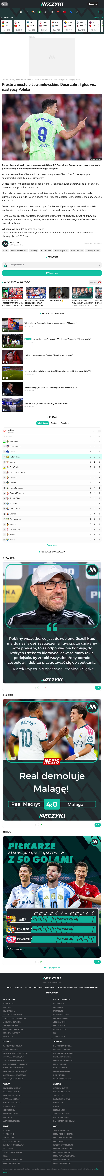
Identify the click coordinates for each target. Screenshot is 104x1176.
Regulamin (38, 987)
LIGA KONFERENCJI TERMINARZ (63, 1053)
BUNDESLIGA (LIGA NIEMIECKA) (13, 1029)
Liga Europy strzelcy (11, 1092)
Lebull (5, 1156)
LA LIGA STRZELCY (9, 1106)
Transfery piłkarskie (61, 1114)
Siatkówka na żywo (60, 1088)
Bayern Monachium (60, 1018)
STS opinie (6, 1130)
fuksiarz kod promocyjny (13, 1152)
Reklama (28, 987)
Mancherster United (61, 1015)
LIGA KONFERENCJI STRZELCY (13, 1095)
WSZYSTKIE (98, 18)
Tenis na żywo (58, 1095)
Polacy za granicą (61, 250)
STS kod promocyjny (61, 1130)
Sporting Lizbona (93, 250)
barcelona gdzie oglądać (12, 1046)
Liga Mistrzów (8, 1004)
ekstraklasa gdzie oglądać (13, 1057)
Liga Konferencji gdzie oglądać (15, 1071)
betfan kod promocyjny (62, 1149)
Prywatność (50, 987)
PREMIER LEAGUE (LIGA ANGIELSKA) (14, 1018)
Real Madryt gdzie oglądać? (13, 1145)
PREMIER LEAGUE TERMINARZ (63, 1060)
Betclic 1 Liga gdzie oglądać (13, 1068)
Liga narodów (8, 1037)
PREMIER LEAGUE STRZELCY (12, 1103)
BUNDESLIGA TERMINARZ (61, 1071)
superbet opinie (8, 1138)
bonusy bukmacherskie (11, 1163)
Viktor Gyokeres (77, 250)
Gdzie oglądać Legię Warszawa (14, 1075)
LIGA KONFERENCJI (9, 1011)
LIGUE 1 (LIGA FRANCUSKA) (11, 1033)
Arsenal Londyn (59, 1022)
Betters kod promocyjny (12, 1160)
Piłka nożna (21, 79)
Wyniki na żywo (7, 18)
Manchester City (59, 1029)
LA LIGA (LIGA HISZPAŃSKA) (12, 1022)
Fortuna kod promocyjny (63, 1134)
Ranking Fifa (58, 1103)
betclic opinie (58, 1141)
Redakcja (18, 987)
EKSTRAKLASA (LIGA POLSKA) (12, 1015)
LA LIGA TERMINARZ (60, 1064)
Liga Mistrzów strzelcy (12, 1088)
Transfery (33, 250)
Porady (56, 1106)
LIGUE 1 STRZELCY (9, 1117)
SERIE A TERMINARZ (60, 1068)
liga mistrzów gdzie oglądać (64, 1121)
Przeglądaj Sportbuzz (52, 967)
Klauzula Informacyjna (88, 987)
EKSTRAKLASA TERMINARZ (62, 1057)
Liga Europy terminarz (62, 1050)
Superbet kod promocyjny (63, 1145)
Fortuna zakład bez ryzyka (64, 1156)
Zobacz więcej (52, 545)
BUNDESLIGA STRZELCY (10, 1114)
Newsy (12, 79)
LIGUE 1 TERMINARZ (59, 1075)
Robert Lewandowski (18, 250)
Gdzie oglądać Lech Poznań (13, 1079)
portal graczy (52, 993)
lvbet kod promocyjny (62, 1152)
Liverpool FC (58, 1011)
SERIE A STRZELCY (9, 1110)
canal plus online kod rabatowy (15, 1064)
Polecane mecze (59, 1110)
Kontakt (9, 987)
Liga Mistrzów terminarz (62, 1046)
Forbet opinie (8, 1149)
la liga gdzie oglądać (11, 1050)
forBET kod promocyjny (12, 1141)
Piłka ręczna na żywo (61, 1092)
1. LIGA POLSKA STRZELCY (11, 1121)
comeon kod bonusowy (62, 1163)
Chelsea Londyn (59, 1026)
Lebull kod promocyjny (62, 1160)
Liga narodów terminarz (62, 1079)
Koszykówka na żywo (61, 1099)
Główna (5, 79)
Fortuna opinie (8, 1134)
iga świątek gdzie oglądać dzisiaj (15, 1053)
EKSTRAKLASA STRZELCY (11, 1099)
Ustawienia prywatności (67, 987)
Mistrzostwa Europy (61, 1117)
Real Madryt (58, 1007)
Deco (5, 250)
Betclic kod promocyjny (62, 1138)
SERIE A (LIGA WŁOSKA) (10, 1026)
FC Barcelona (46, 250)
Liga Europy (7, 1007)
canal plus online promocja (13, 1060)
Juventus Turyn (59, 1037)
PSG (54, 1033)
